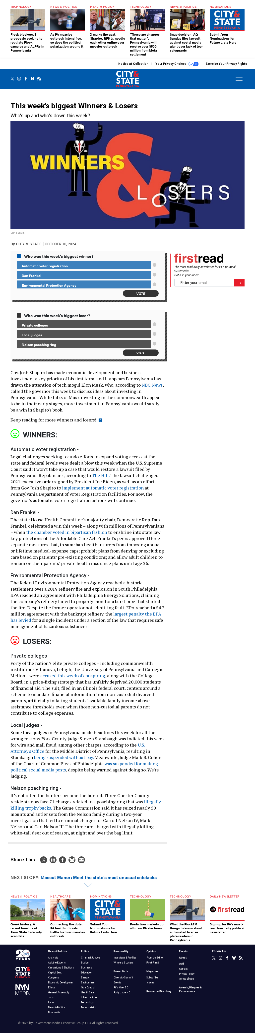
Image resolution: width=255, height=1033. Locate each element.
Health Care (87, 992)
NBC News (152, 385)
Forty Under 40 (122, 992)
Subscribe (152, 977)
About (183, 957)
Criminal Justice (90, 957)
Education (86, 972)
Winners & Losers (123, 962)
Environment (88, 982)
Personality (121, 951)
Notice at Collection (133, 64)
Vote (140, 293)
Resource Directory (158, 991)
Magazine (152, 971)
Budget (85, 962)
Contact (183, 968)
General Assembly (58, 992)
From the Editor (155, 957)
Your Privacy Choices (171, 64)
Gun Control (88, 987)
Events (117, 982)
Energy (85, 977)
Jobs (51, 997)
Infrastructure (89, 997)
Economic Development (61, 982)
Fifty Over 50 (121, 987)
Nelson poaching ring (39, 344)
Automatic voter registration (45, 265)
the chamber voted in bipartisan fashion (66, 532)
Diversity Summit (123, 977)
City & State (29, 244)
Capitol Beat (55, 972)
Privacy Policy (186, 973)
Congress (53, 977)
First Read (152, 962)
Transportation (89, 1007)
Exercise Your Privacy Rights (226, 64)
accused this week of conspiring (72, 676)
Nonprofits (54, 1012)
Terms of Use (186, 978)
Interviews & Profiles (125, 957)
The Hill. (101, 475)
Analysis (53, 957)
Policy (85, 951)
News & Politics (57, 951)
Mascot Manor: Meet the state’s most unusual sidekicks (99, 877)
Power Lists (121, 971)
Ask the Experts (57, 962)
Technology (87, 1002)
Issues (150, 982)
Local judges (32, 334)
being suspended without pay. (64, 757)
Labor (51, 1002)
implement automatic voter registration (103, 488)
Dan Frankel (31, 275)
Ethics (51, 987)
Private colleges (35, 325)
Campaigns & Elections (61, 967)
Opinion (151, 951)
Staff (181, 964)
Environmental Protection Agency (49, 285)
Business (86, 967)
